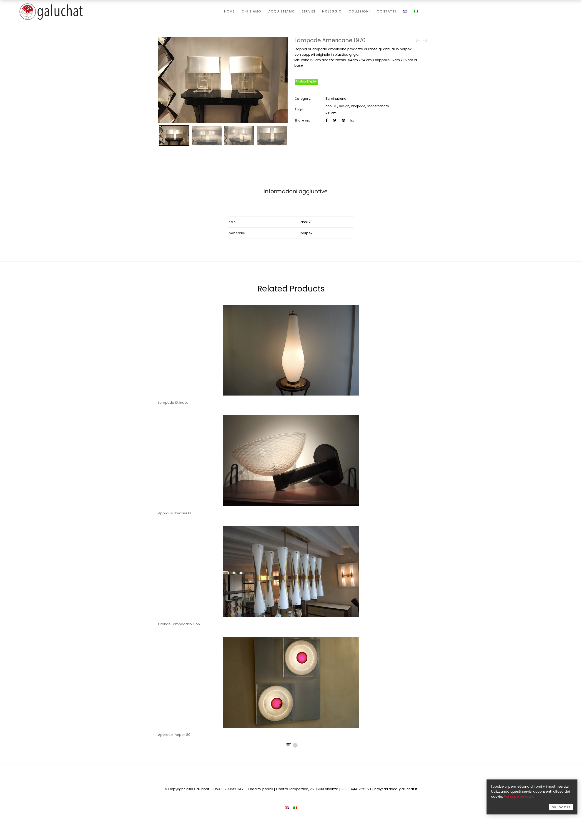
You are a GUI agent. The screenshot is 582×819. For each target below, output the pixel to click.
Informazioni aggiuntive (295, 191)
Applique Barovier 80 (175, 513)
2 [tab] (295, 745)
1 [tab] (288, 744)
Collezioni (359, 11)
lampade (358, 106)
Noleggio (332, 11)
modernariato (378, 106)
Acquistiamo (281, 11)
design (344, 106)
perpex (331, 112)
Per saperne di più (519, 796)
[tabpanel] (291, 466)
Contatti (386, 11)
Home (229, 11)
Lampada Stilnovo (173, 402)
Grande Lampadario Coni (179, 624)
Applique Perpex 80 (174, 734)
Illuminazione (336, 98)
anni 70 (331, 106)
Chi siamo (251, 11)
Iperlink (267, 789)
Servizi (308, 11)
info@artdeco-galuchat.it (395, 789)
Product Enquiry (306, 81)
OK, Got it (561, 807)
